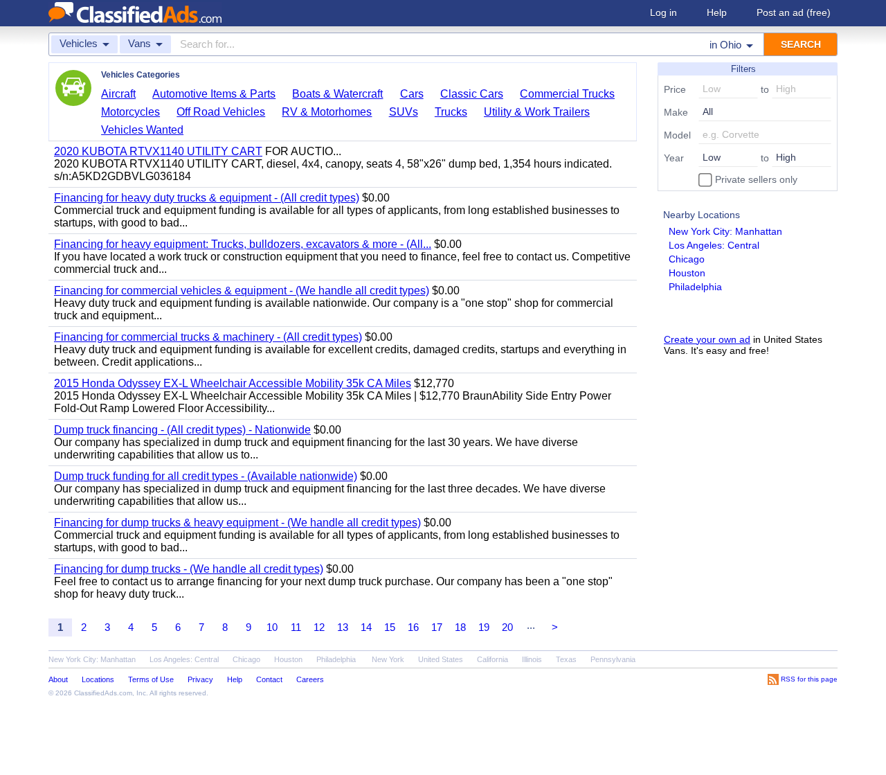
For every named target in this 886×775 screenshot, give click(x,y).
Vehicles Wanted (142, 130)
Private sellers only (754, 179)
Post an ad (794, 12)
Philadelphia (695, 286)
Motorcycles (130, 112)
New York (388, 659)
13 (342, 627)
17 (436, 627)
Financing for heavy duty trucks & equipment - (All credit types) (206, 198)
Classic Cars (471, 94)
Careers (310, 679)
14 (366, 627)
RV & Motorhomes (327, 112)
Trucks (451, 112)
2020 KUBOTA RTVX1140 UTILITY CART (158, 151)
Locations (98, 679)
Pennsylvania (612, 659)
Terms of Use (151, 679)
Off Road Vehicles (221, 112)
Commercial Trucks (567, 94)
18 (460, 627)
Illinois (532, 659)
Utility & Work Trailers (537, 112)
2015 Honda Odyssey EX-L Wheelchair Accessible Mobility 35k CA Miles (232, 383)
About (58, 679)
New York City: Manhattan (725, 231)
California (492, 659)
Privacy (200, 679)
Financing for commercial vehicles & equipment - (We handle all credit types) (241, 290)
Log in (663, 12)
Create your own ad (707, 339)
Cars (412, 94)
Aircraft (118, 94)
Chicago (687, 259)
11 (296, 627)
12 (319, 627)
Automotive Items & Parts (213, 94)
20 (507, 627)
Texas (566, 659)
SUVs (403, 112)
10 (272, 627)
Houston (687, 272)
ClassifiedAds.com (103, 693)
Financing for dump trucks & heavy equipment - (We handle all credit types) (237, 522)
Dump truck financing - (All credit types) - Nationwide (182, 430)
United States (440, 659)
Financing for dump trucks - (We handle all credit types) (188, 569)
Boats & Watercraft (337, 94)
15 (389, 627)
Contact (269, 679)
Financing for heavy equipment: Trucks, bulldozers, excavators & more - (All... (242, 244)
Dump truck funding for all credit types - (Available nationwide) (205, 476)
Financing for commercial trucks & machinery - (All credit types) (208, 337)
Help (717, 12)
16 (413, 627)
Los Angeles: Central (714, 245)
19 (483, 627)
